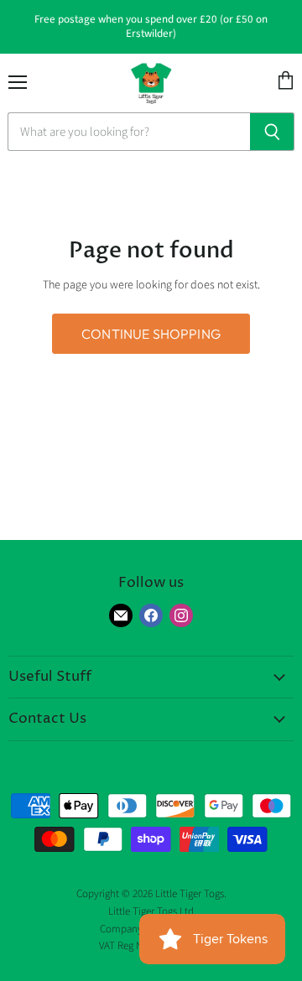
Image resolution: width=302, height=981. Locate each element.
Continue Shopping (151, 333)
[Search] (272, 131)
